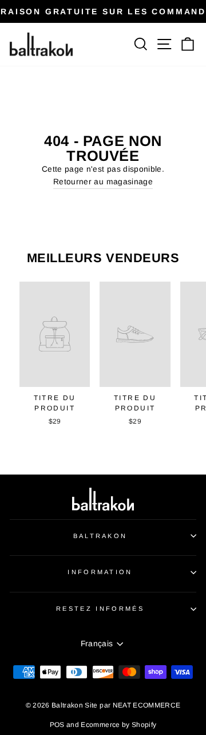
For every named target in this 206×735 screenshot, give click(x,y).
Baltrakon (100, 535)
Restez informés (100, 608)
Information (100, 571)
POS (57, 725)
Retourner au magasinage (103, 181)
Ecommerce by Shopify (118, 725)
